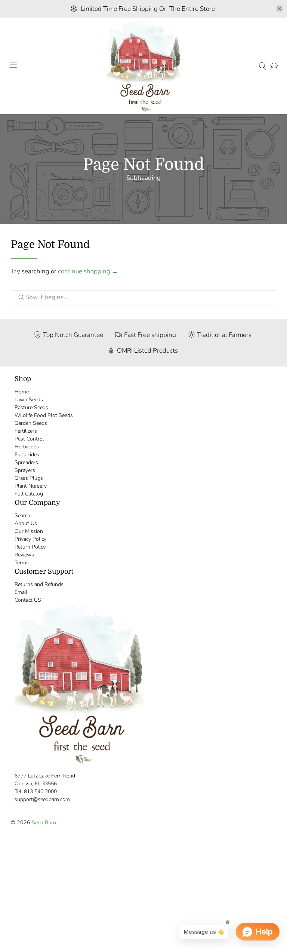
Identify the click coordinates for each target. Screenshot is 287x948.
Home (22, 391)
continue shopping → (88, 271)
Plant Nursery (31, 486)
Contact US (28, 600)
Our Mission (29, 531)
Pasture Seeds (31, 407)
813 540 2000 (40, 791)
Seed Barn (44, 822)
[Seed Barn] (143, 66)
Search (22, 515)
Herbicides (27, 446)
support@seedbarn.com (42, 799)
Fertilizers (26, 431)
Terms (22, 562)
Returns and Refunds (39, 584)
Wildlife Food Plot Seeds (44, 415)
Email (21, 592)
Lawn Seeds (29, 399)
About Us (26, 523)
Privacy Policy (30, 539)
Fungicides (27, 454)
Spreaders (26, 462)
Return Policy (30, 546)
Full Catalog (29, 493)
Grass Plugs (29, 478)
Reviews (24, 554)
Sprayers (25, 470)
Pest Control (29, 438)
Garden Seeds (31, 423)
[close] (279, 8)
